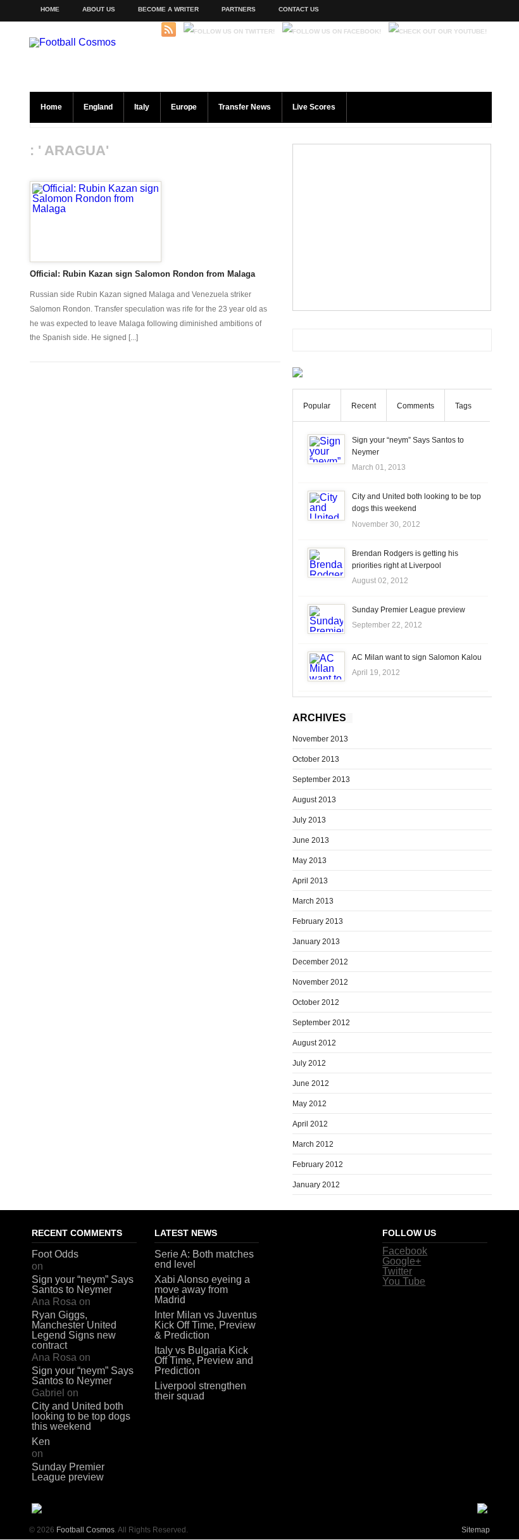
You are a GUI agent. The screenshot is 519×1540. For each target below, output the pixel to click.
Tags (463, 405)
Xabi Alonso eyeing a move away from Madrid (202, 1289)
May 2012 (309, 1103)
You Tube (403, 1281)
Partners (239, 9)
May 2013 (309, 860)
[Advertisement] (392, 227)
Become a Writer (168, 9)
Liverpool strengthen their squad (200, 1390)
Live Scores (313, 107)
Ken (41, 1441)
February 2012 (317, 1164)
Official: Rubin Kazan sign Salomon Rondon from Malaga (142, 274)
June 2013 (310, 840)
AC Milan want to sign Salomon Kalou (417, 657)
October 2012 (315, 1002)
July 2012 (309, 1063)
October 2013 (315, 759)
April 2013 (310, 880)
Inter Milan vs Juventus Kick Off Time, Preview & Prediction (205, 1325)
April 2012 (310, 1124)
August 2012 (314, 1042)
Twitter (397, 1271)
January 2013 (316, 941)
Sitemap (475, 1529)
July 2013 (309, 820)
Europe (184, 107)
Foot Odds (55, 1254)
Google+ (401, 1261)
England (98, 107)
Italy (141, 107)
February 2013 (317, 921)
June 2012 (310, 1083)
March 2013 (313, 901)
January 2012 (316, 1184)
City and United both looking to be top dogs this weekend (81, 1416)
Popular (316, 405)
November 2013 (320, 739)
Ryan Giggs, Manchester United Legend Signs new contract (74, 1330)
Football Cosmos (85, 1529)
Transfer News (244, 107)
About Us (98, 9)
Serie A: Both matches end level (204, 1259)
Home (50, 9)
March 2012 (313, 1144)
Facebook (404, 1251)
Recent (363, 405)
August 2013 (314, 799)
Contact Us (298, 9)
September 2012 (321, 1022)
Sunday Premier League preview (408, 609)
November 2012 (320, 982)
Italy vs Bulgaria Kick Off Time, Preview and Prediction (203, 1360)
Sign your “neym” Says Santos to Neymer (83, 1284)
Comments (415, 405)
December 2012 (320, 961)
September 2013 (321, 779)
